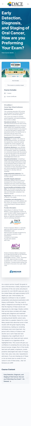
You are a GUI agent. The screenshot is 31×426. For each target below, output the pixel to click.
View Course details (8, 53)
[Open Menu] (3, 4)
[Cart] (28, 4)
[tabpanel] (15, 323)
